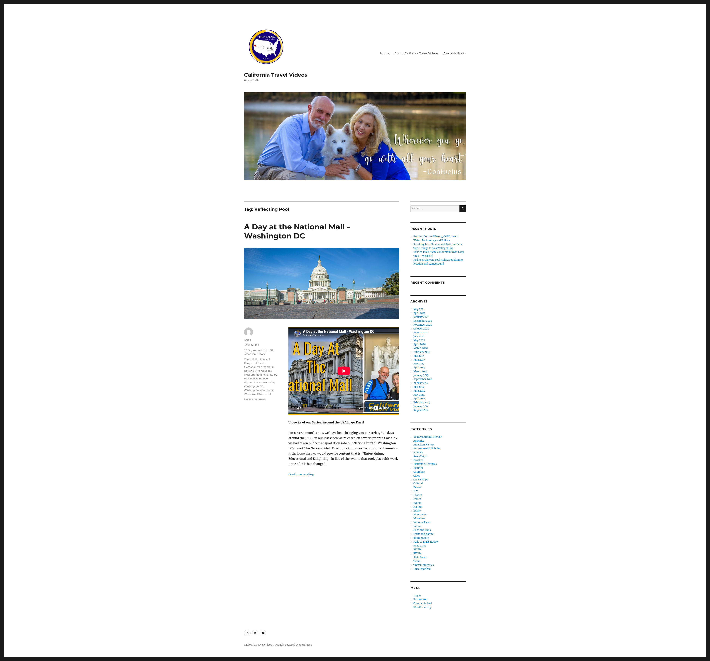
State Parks (420, 557)
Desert (417, 487)
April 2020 (419, 344)
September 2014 (422, 379)
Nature (417, 526)
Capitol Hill (251, 359)
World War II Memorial (257, 394)
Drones (417, 495)
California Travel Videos (275, 75)
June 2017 (419, 359)
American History (254, 353)
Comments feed (422, 603)
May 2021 (419, 309)
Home (384, 53)
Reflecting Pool (259, 378)
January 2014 (421, 406)
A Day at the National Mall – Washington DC (297, 231)
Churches (419, 471)
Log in (417, 595)
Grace (247, 339)
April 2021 (419, 313)
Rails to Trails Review (425, 541)
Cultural (418, 483)
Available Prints (454, 53)
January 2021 (421, 317)
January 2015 (421, 375)
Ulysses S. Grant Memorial (259, 382)
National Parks (422, 522)
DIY (415, 491)
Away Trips (420, 456)
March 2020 (420, 348)
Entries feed (420, 599)
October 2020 (421, 328)
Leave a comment (255, 399)
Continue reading (301, 474)
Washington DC (253, 386)
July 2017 (418, 355)
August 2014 (420, 383)
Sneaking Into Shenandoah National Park (437, 244)
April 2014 (419, 398)
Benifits (418, 468)
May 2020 (419, 340)
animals (418, 452)
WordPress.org (422, 607)
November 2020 (422, 324)
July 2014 (418, 386)
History (417, 506)
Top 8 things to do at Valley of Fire (433, 248)
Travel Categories (423, 565)
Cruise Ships (420, 479)
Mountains (419, 514)
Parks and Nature (423, 534)
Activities (418, 440)
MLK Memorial (265, 366)
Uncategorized (422, 569)
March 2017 (420, 371)
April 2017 (419, 367)
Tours (416, 561)
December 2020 (422, 320)
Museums (419, 518)
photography (421, 537)
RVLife (417, 549)
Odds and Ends (422, 530)
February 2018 (421, 352)
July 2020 (418, 336)
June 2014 (419, 390)
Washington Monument (258, 390)
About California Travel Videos (416, 53)
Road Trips (419, 545)
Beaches (418, 460)
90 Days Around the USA (258, 350)
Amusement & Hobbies (427, 448)
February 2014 (421, 402)
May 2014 (419, 394)
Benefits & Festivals (425, 464)
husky (417, 510)
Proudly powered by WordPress (293, 644)
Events (417, 502)
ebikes (417, 499)
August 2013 (420, 410)
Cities (416, 475)
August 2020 (420, 332)
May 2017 (419, 363)
